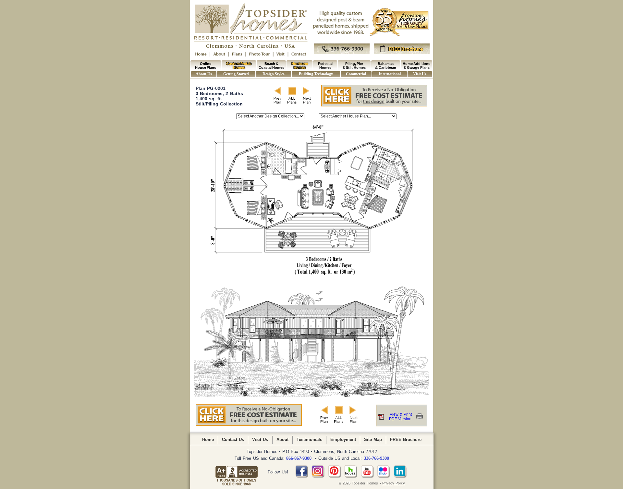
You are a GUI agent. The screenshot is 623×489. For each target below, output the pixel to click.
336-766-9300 (376, 458)
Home (208, 439)
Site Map (373, 439)
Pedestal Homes (325, 65)
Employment (343, 439)
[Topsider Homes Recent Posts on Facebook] (301, 476)
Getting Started (236, 74)
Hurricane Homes (299, 65)
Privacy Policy (393, 483)
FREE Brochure (405, 439)
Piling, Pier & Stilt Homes (354, 65)
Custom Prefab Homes (238, 65)
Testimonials (309, 439)
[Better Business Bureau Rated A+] (236, 472)
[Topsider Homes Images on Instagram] (318, 476)
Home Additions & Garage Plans (416, 65)
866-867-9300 (299, 458)
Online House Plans (205, 65)
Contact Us (233, 439)
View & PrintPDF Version (400, 416)
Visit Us (419, 74)
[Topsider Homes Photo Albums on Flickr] (383, 476)
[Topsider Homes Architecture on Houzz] (350, 476)
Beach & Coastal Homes (271, 65)
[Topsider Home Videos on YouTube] (367, 476)
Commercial (356, 74)
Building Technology (316, 74)
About (282, 439)
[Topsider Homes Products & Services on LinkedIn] (400, 476)
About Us (204, 74)
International (390, 74)
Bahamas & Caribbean (385, 65)
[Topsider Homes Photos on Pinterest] (334, 476)
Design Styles (273, 74)
